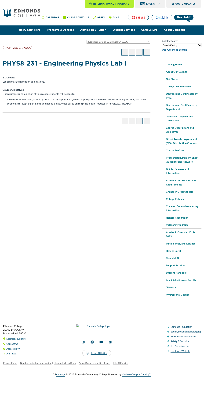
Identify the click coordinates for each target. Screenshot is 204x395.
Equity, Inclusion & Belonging (186, 331)
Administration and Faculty (181, 279)
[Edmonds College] (21, 12)
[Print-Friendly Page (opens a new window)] (139, 52)
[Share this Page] (132, 52)
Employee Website (180, 351)
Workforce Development (184, 336)
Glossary (171, 287)
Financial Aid (173, 257)
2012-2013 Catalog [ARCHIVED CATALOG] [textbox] (107, 42)
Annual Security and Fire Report (94, 363)
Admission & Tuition (93, 29)
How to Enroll (173, 250)
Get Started (172, 78)
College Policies (175, 198)
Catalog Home (174, 64)
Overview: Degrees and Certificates (179, 118)
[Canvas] (138, 17)
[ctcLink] (162, 17)
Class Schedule (78, 17)
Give (116, 17)
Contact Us (12, 343)
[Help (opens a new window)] (146, 52)
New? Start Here (29, 29)
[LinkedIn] (110, 342)
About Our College (176, 71)
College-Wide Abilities (178, 86)
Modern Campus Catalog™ (136, 374)
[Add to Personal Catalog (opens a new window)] (124, 52)
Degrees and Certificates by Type (182, 95)
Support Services (176, 265)
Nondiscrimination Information (35, 363)
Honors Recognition (177, 217)
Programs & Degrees (60, 29)
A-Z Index (11, 353)
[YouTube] (101, 342)
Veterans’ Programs (177, 224)
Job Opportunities (180, 346)
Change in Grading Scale (179, 191)
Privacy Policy (10, 363)
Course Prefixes (175, 150)
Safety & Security (180, 341)
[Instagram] (83, 342)
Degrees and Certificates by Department (182, 107)
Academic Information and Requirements (181, 182)
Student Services (124, 29)
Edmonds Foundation (181, 326)
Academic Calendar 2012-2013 (180, 234)
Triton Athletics (99, 353)
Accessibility (13, 348)
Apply (101, 17)
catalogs (60, 374)
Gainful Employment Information (177, 171)
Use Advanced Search (174, 49)
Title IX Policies (120, 363)
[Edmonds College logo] (96, 328)
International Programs (111, 4)
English (151, 4)
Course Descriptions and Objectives (180, 129)
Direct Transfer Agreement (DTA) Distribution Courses (181, 141)
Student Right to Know (65, 363)
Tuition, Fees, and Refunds (180, 243)
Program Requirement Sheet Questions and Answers (182, 159)
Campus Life (149, 29)
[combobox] (118, 42)
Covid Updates (185, 4)
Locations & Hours (16, 338)
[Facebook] (92, 342)
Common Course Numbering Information (182, 208)
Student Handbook (176, 272)
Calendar (53, 17)
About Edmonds (174, 29)
